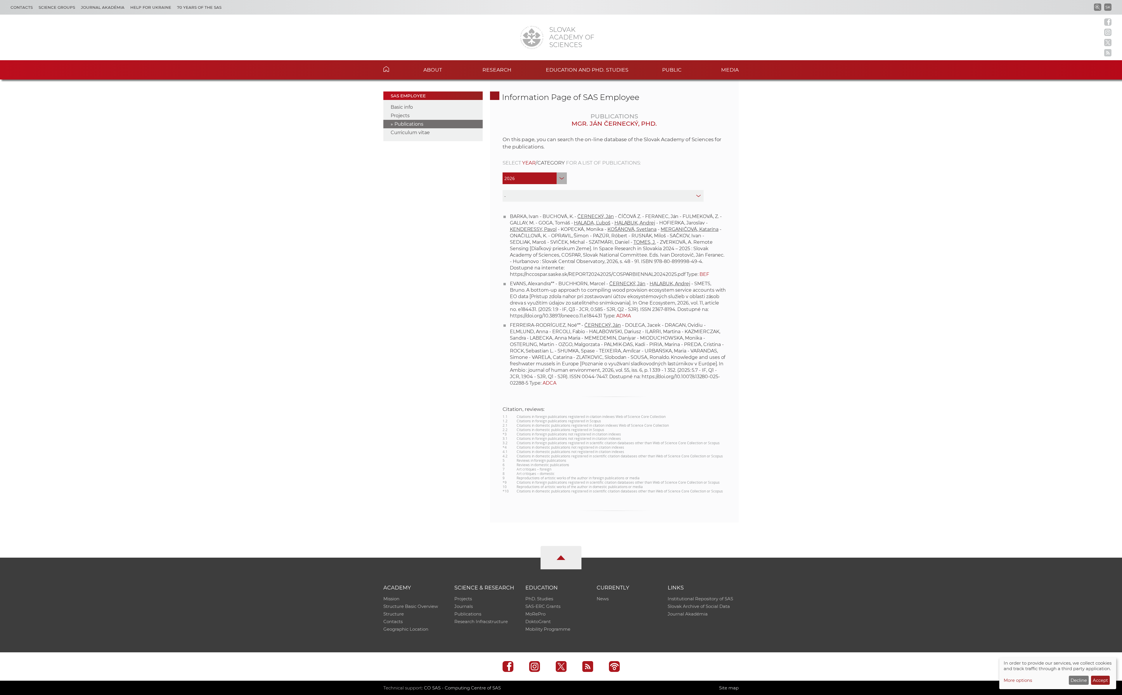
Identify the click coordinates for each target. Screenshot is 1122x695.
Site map (729, 688)
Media (730, 70)
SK (1107, 7)
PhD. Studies (539, 598)
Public (671, 70)
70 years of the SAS (199, 7)
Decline (1079, 680)
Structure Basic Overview (410, 606)
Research (496, 70)
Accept (1100, 680)
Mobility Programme (547, 629)
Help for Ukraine (150, 7)
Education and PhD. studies (587, 70)
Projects (400, 115)
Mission (391, 598)
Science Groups (57, 7)
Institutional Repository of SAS (700, 598)
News (603, 598)
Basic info (402, 107)
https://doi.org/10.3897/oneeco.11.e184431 (556, 316)
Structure (393, 614)
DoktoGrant (538, 621)
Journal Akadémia (102, 7)
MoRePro (535, 614)
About (432, 70)
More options (1018, 680)
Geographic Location (405, 629)
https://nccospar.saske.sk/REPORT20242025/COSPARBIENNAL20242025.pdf (597, 274)
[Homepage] (531, 37)
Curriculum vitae (410, 132)
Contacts (22, 7)
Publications (408, 124)
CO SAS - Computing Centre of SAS (462, 688)
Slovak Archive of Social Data (699, 606)
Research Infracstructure (481, 621)
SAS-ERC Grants (542, 606)
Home (395, 69)
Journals (463, 606)
